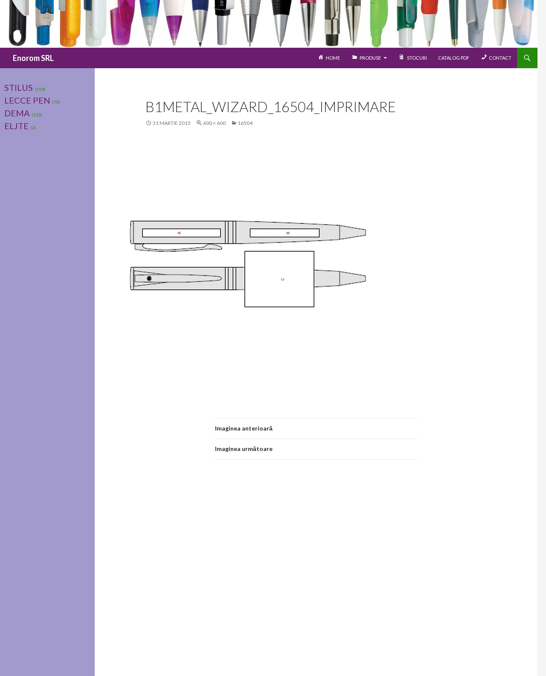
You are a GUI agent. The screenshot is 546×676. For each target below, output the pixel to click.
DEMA (17, 113)
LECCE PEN (27, 100)
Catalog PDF (453, 58)
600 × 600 (214, 123)
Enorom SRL (33, 58)
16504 (245, 123)
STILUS (18, 87)
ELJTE (16, 126)
